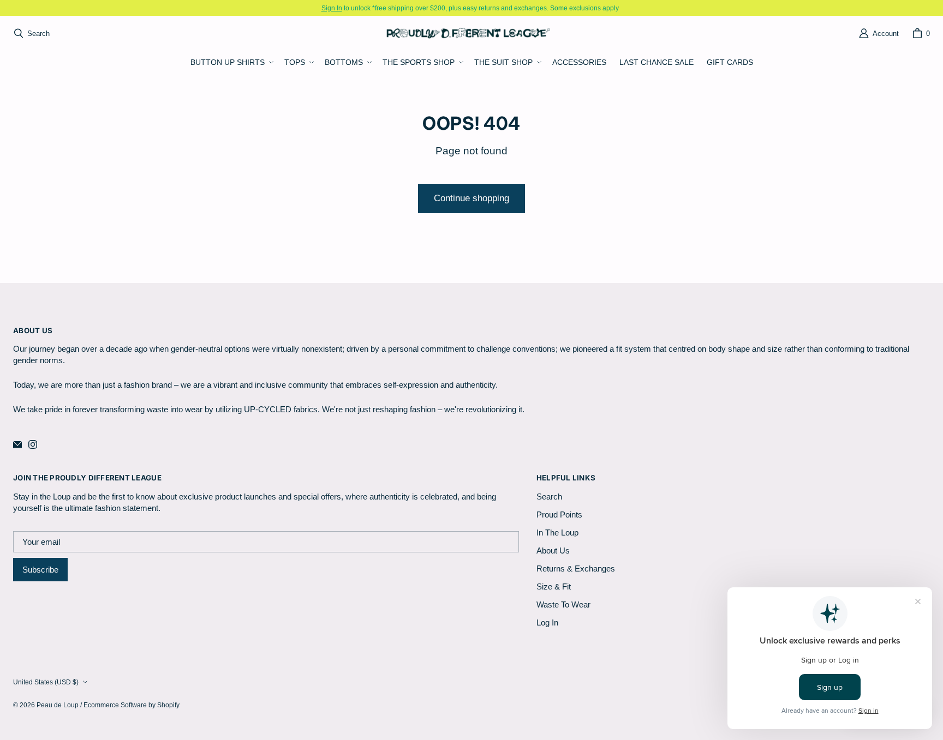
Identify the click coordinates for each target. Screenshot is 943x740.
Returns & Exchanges (575, 568)
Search (549, 496)
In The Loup (557, 532)
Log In (547, 622)
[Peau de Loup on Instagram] (32, 444)
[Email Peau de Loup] (17, 444)
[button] (231, 63)
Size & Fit (553, 586)
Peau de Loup (58, 705)
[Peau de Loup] (468, 33)
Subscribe (40, 569)
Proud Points (559, 514)
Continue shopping (471, 198)
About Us (553, 550)
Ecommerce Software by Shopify (131, 705)
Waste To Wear (563, 604)
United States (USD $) (46, 682)
